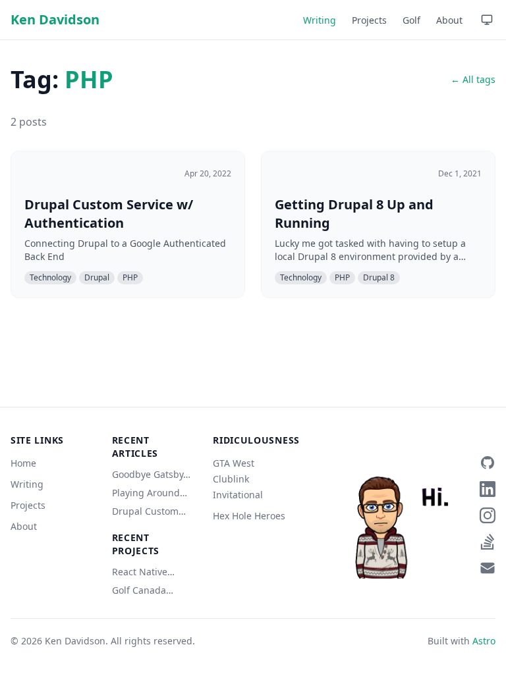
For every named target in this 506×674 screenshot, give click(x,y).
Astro (483, 641)
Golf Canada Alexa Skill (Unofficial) (139, 590)
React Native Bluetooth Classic (150, 572)
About (449, 20)
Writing (319, 20)
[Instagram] (487, 515)
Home (23, 463)
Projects (369, 20)
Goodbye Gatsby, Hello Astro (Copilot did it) (149, 474)
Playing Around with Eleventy (146, 493)
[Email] (487, 568)
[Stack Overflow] (487, 542)
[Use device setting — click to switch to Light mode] (486, 19)
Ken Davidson (55, 19)
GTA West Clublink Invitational (238, 479)
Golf (411, 20)
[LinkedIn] (487, 489)
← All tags (473, 79)
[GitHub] (487, 463)
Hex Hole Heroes (249, 515)
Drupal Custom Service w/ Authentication (145, 511)
